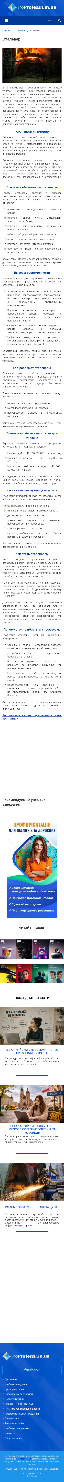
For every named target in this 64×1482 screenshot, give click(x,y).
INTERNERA (32, 1476)
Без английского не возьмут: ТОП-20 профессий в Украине (32, 1051)
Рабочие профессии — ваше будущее (32, 1207)
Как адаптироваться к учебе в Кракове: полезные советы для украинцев (32, 1129)
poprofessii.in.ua (23, 1459)
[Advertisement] (32, 757)
